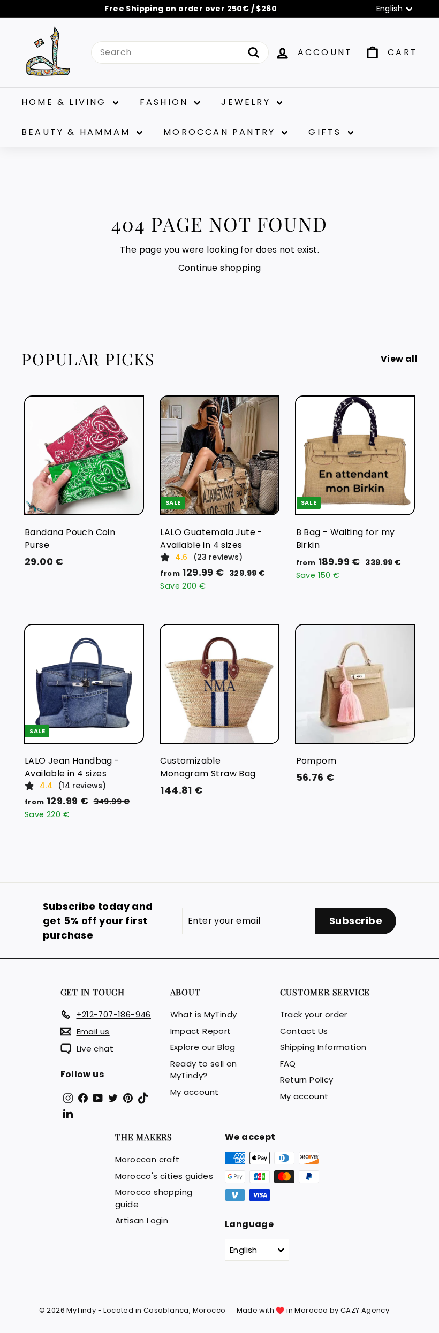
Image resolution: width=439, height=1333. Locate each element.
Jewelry (247, 102)
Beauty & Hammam (77, 132)
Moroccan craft (147, 1159)
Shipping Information (323, 1047)
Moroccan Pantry (221, 132)
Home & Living (65, 102)
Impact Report (200, 1031)
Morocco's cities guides (164, 1176)
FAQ (288, 1063)
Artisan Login (141, 1220)
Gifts (326, 132)
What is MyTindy (203, 1014)
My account (194, 1092)
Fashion (166, 102)
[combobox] (180, 52)
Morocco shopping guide (153, 1198)
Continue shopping (219, 268)
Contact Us (304, 1031)
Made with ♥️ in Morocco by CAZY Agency (313, 1310)
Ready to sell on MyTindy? (203, 1069)
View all (399, 359)
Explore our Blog (203, 1047)
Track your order (313, 1014)
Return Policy (307, 1079)
